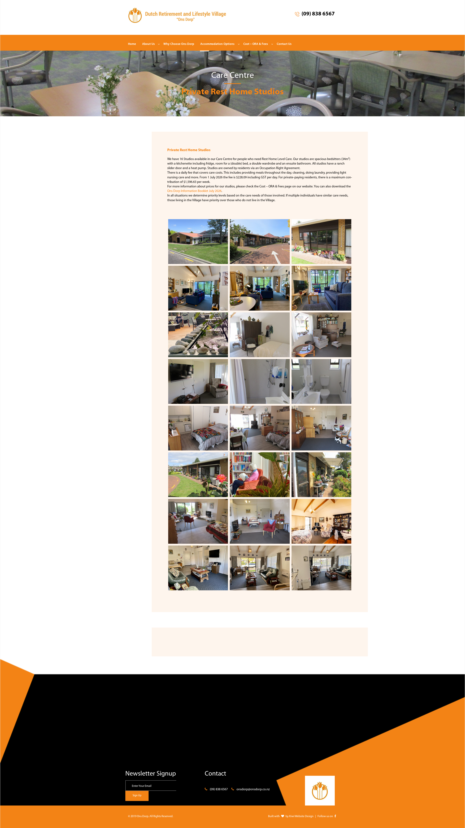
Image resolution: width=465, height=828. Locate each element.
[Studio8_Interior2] (321, 288)
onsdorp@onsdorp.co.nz (253, 789)
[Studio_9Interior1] (198, 568)
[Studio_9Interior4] (321, 568)
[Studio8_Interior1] (260, 288)
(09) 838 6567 (219, 789)
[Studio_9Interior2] (260, 568)
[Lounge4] (260, 474)
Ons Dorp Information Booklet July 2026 (194, 191)
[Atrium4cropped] (198, 334)
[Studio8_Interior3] (198, 288)
